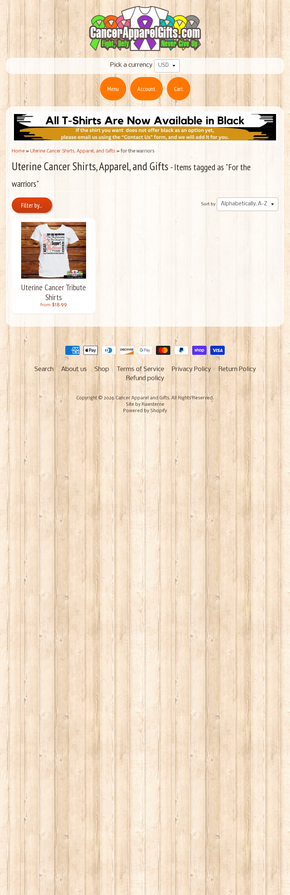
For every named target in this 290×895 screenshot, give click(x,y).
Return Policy (237, 369)
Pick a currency (131, 65)
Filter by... (31, 205)
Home (18, 151)
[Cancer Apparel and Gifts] (145, 45)
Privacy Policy (191, 369)
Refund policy (145, 378)
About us (74, 369)
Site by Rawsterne (145, 404)
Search (44, 369)
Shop (101, 369)
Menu (113, 88)
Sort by (208, 204)
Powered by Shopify (145, 411)
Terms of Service (140, 369)
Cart (178, 88)
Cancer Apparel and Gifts (142, 398)
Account (146, 88)
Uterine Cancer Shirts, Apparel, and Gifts (72, 151)
